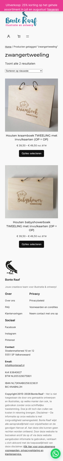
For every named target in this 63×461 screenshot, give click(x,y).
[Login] (8, 36)
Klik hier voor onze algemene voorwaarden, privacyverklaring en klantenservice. (30, 450)
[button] (56, 454)
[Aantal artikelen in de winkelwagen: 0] (18, 36)
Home (8, 46)
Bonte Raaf (12, 279)
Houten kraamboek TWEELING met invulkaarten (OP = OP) (31, 137)
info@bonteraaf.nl (14, 365)
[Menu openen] (28, 36)
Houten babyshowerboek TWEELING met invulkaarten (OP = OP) (31, 226)
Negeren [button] (53, 9)
